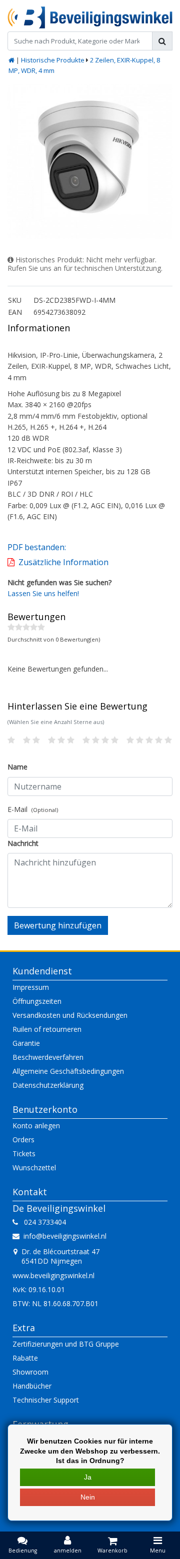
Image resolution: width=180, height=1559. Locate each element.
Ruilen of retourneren (47, 1029)
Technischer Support (45, 1400)
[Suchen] (162, 41)
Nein (87, 1497)
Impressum (30, 987)
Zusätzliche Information (63, 562)
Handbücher (32, 1386)
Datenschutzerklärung (48, 1085)
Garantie (26, 1043)
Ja (88, 1477)
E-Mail (33, 809)
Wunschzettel (34, 1167)
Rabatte (25, 1358)
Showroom (30, 1372)
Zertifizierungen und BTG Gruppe (65, 1344)
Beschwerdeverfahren (48, 1057)
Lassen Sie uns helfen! (43, 593)
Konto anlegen (36, 1125)
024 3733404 (42, 1222)
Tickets (24, 1153)
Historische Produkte (52, 59)
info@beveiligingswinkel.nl (65, 1236)
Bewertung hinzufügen (58, 925)
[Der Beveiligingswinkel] (90, 17)
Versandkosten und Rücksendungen (70, 1015)
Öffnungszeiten (37, 1001)
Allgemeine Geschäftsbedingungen (68, 1071)
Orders (23, 1139)
